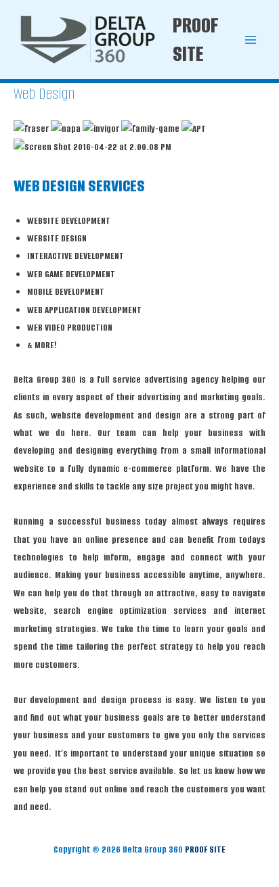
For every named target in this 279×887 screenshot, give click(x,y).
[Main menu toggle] (250, 40)
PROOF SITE (196, 39)
